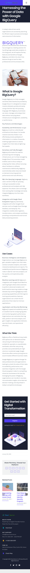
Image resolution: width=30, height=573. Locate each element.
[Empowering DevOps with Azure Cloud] (7, 487)
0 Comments (5, 500)
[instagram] (16, 565)
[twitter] (13, 565)
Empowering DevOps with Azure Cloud (6, 495)
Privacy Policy (22, 559)
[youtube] (19, 565)
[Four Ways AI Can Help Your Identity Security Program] (22, 487)
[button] (3, 494)
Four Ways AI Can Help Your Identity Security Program (22, 497)
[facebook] (10, 565)
